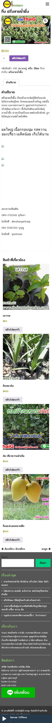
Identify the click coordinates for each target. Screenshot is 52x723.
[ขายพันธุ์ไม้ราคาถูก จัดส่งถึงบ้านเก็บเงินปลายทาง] (12, 4)
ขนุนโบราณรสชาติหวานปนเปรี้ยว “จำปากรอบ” (25, 615)
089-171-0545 (9, 681)
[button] (45, 20)
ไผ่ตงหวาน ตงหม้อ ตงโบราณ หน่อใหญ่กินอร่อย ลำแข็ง (24, 592)
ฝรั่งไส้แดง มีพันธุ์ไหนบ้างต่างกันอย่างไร (22, 600)
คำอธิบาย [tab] (11, 82)
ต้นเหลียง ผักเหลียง (14, 549)
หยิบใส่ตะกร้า (19, 58)
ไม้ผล (36, 68)
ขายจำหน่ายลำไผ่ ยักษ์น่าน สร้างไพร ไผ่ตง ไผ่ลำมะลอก (25, 583)
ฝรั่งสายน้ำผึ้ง (16, 72)
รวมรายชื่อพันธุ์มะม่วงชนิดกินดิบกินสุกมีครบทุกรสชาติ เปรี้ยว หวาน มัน (24, 607)
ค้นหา (4, 557)
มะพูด (45, 549)
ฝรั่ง (30, 68)
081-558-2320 (9, 685)
